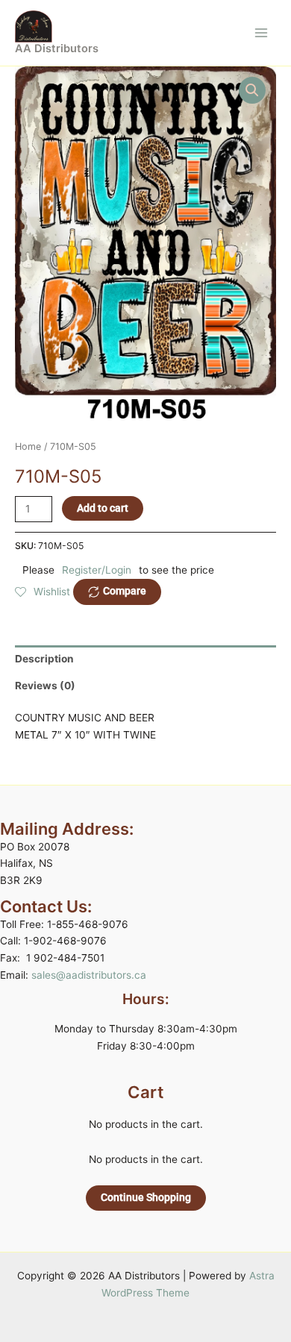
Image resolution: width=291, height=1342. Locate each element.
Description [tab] (44, 659)
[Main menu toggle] (261, 32)
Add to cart (102, 508)
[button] (252, 90)
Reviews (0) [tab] (45, 686)
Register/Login (96, 570)
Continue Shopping (146, 1197)
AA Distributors (56, 48)
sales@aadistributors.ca (88, 975)
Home (28, 446)
